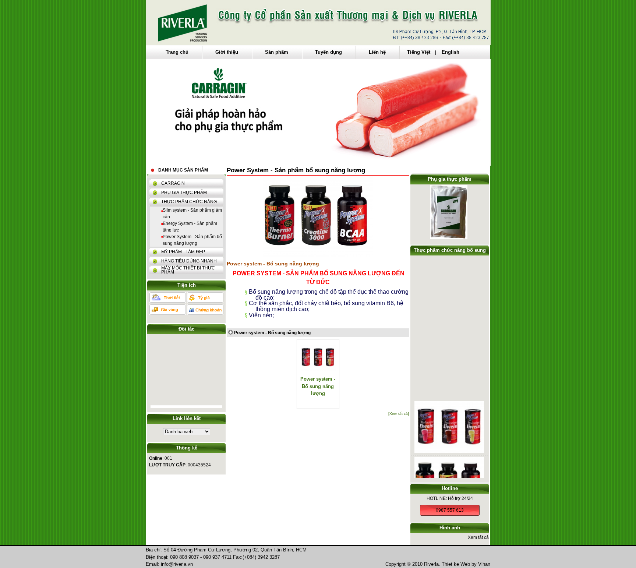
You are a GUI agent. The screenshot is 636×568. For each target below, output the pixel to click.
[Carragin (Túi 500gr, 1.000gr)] (449, 238)
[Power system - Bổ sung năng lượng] (449, 445)
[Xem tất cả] (398, 414)
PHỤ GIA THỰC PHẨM (184, 192)
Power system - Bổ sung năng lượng (272, 332)
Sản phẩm (276, 52)
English (450, 52)
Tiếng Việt (419, 52)
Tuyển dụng (328, 52)
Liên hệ (377, 52)
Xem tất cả (478, 537)
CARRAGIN (173, 183)
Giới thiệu (226, 52)
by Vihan (480, 564)
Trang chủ (177, 52)
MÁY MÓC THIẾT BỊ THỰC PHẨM (188, 270)
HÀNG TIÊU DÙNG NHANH (189, 261)
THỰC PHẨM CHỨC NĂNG (189, 201)
